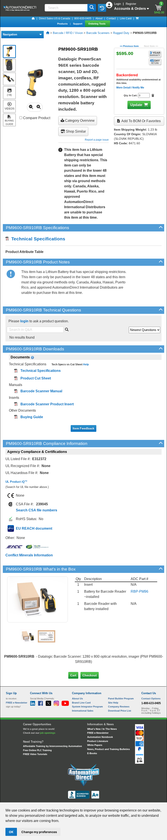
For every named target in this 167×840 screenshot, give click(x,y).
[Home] (33, 18)
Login (118, 3)
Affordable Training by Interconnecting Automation (52, 746)
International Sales (82, 710)
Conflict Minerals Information (29, 555)
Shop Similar (75, 131)
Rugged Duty (121, 33)
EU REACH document (34, 528)
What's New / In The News (102, 729)
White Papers (94, 745)
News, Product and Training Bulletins (108, 749)
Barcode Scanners (98, 33)
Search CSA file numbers (36, 510)
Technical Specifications (37, 238)
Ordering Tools (97, 23)
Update (136, 105)
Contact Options (150, 698)
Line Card (126, 18)
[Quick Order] (137, 18)
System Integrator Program (87, 706)
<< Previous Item (129, 46)
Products (62, 23)
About (98, 18)
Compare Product (36, 118)
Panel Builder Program (121, 698)
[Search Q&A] (67, 329)
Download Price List (119, 710)
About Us (77, 698)
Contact (111, 18)
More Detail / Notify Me (130, 87)
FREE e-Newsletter (98, 733)
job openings (47, 733)
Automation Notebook (100, 737)
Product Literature (97, 741)
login (24, 321)
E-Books (92, 753)
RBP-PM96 (139, 591)
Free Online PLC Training (37, 750)
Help (85, 364)
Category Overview (79, 120)
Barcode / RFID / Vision (68, 33)
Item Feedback (83, 428)
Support (78, 23)
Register (131, 3)
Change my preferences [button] (39, 832)
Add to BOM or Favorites (141, 121)
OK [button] (11, 832)
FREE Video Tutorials (35, 754)
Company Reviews (118, 706)
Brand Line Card (81, 702)
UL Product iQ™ (16, 481)
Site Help (113, 702)
